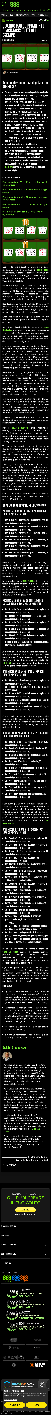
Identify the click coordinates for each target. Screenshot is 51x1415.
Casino (4, 15)
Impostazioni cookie (10, 1400)
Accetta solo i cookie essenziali (14, 1405)
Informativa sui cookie (40, 1396)
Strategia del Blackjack (25, 15)
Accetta (36, 1405)
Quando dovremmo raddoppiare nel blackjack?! (26, 10)
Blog (11, 15)
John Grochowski (14, 73)
